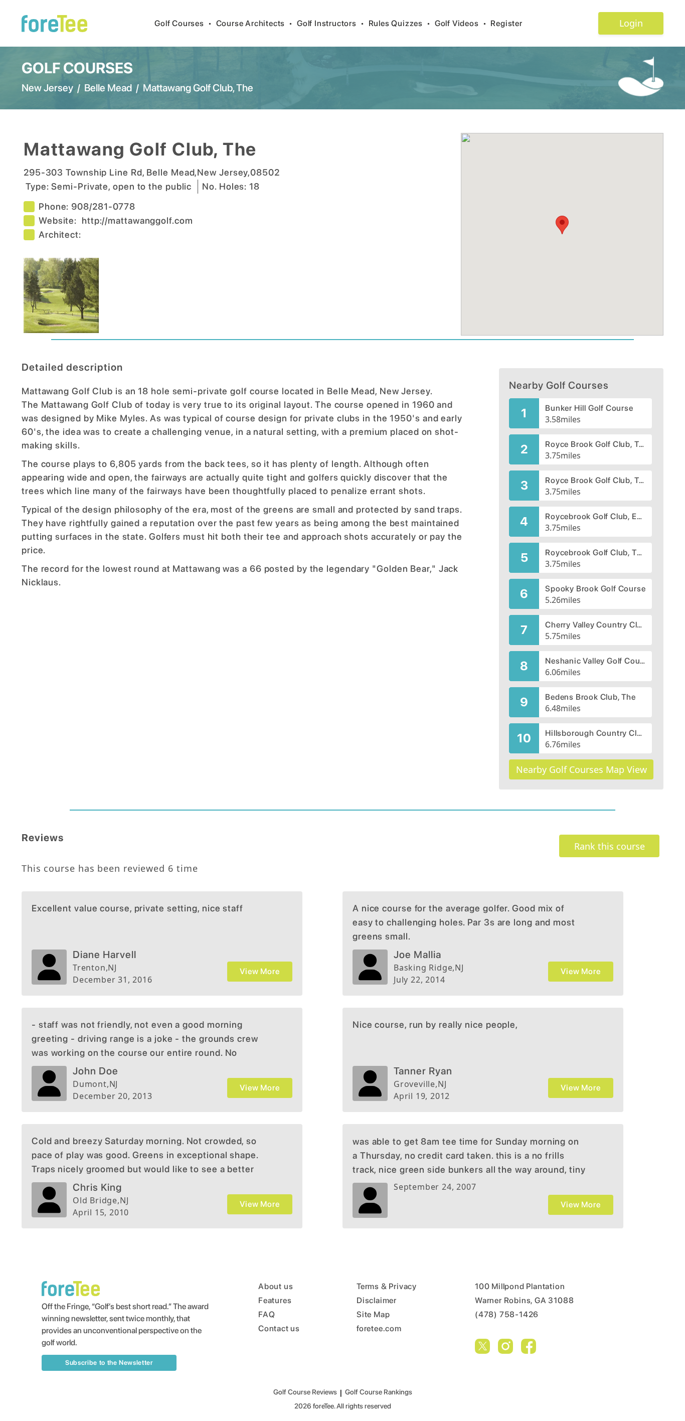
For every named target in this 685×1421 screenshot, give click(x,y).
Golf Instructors (331, 23)
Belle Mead (108, 88)
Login (631, 23)
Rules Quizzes (400, 23)
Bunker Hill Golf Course (589, 408)
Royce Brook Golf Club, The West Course (595, 480)
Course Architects (254, 23)
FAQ (266, 1314)
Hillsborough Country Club (595, 733)
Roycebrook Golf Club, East (595, 516)
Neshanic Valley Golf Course (595, 661)
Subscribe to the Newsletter (109, 1362)
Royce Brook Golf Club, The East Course (595, 444)
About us (275, 1286)
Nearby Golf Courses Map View (581, 769)
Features (274, 1300)
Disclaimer (377, 1300)
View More (259, 971)
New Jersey (47, 88)
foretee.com (379, 1328)
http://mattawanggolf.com (137, 220)
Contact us (279, 1328)
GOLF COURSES (77, 68)
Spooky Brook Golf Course (595, 588)
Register (506, 23)
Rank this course (609, 846)
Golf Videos (461, 23)
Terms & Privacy (387, 1286)
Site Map (373, 1314)
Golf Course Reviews (305, 1392)
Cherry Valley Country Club (595, 624)
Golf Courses (183, 23)
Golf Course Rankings (378, 1392)
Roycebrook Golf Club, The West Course (595, 552)
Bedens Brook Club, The (590, 697)
